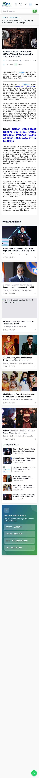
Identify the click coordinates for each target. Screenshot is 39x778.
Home (4, 17)
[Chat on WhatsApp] (34, 773)
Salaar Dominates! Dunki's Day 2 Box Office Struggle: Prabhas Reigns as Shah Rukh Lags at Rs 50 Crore (19, 134)
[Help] (16, 4)
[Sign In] (26, 4)
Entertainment (14, 17)
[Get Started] (30, 4)
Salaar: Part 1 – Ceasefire (24, 86)
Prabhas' (26, 84)
